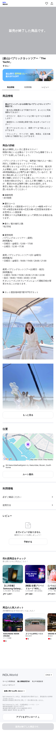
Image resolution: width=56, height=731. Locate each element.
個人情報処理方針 (23, 681)
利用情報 (28, 87)
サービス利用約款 (9, 681)
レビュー (45, 87)
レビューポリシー (9, 685)
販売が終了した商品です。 (28, 726)
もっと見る (28, 415)
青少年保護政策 (37, 681)
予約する (28, 541)
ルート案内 (28, 474)
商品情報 (10, 87)
